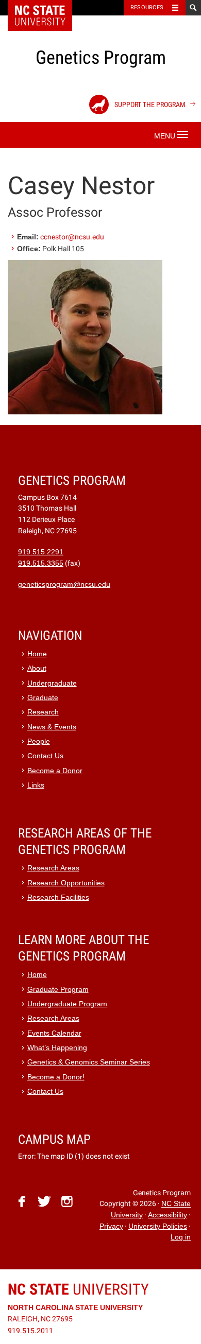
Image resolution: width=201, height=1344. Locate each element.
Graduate (42, 698)
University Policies (157, 1226)
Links (35, 785)
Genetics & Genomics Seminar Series (88, 1062)
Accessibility (167, 1215)
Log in (181, 1237)
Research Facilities (58, 897)
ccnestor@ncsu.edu (72, 237)
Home (37, 654)
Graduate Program (58, 989)
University (78, 1289)
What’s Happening (57, 1048)
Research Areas (53, 868)
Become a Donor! (56, 1077)
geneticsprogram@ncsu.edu (64, 584)
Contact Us (45, 756)
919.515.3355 (40, 563)
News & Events (51, 727)
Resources (146, 7)
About (36, 668)
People (38, 741)
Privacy (111, 1226)
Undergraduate (52, 683)
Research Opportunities (66, 883)
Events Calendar (54, 1033)
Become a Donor (54, 771)
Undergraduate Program (67, 1004)
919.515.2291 (40, 552)
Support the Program (149, 104)
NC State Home (46, 8)
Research (43, 712)
